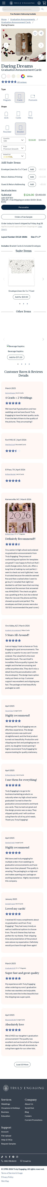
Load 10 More (22, 1064)
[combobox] (23, 9)
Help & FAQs (6, 1139)
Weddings (5, 1104)
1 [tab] (20, 304)
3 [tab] (27, 304)
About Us (29, 1104)
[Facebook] (10, 1157)
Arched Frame (10, 904)
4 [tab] (29, 364)
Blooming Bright (10, 1020)
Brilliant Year (9, 534)
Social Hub (29, 1108)
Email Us (27, 1161)
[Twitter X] (7, 1157)
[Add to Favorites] (35, 33)
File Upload (6, 1135)
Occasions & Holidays (10, 1108)
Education (5, 1116)
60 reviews (22, 82)
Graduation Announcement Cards (16, 22)
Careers (28, 1116)
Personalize (24, 207)
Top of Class (9, 711)
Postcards (33, 100)
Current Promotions (33, 1120)
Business (5, 1112)
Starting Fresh (9, 843)
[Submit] (42, 9)
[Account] (39, 3)
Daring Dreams (10, 393)
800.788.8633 (10, 1161)
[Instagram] (18, 1157)
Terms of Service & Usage (12, 1173)
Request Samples (8, 1143)
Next (41, 45)
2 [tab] (23, 304)
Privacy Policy (7, 1177)
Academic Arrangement (13, 630)
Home (4, 19)
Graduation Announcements (22, 19)
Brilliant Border (10, 474)
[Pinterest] (14, 1157)
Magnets (7, 100)
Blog (27, 1112)
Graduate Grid (10, 968)
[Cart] (44, 3)
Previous (6, 45)
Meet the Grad (10, 444)
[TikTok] (3, 1157)
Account (5, 1131)
